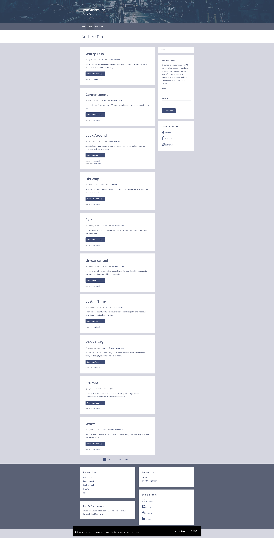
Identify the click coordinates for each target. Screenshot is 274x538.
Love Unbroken (93, 9)
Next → (128, 459)
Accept (194, 531)
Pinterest (149, 507)
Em (102, 60)
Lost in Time (96, 301)
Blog (90, 26)
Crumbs (92, 383)
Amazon (168, 133)
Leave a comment (114, 60)
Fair (89, 219)
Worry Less (95, 53)
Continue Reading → (95, 73)
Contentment (97, 94)
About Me (99, 26)
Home (82, 26)
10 (120, 459)
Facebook (168, 139)
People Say (94, 342)
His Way (92, 179)
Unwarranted (97, 260)
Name (164, 88)
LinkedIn (148, 519)
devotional (96, 120)
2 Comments (112, 185)
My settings (180, 531)
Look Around (96, 135)
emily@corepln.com (149, 481)
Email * (165, 98)
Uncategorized (97, 79)
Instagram (169, 145)
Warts (90, 423)
